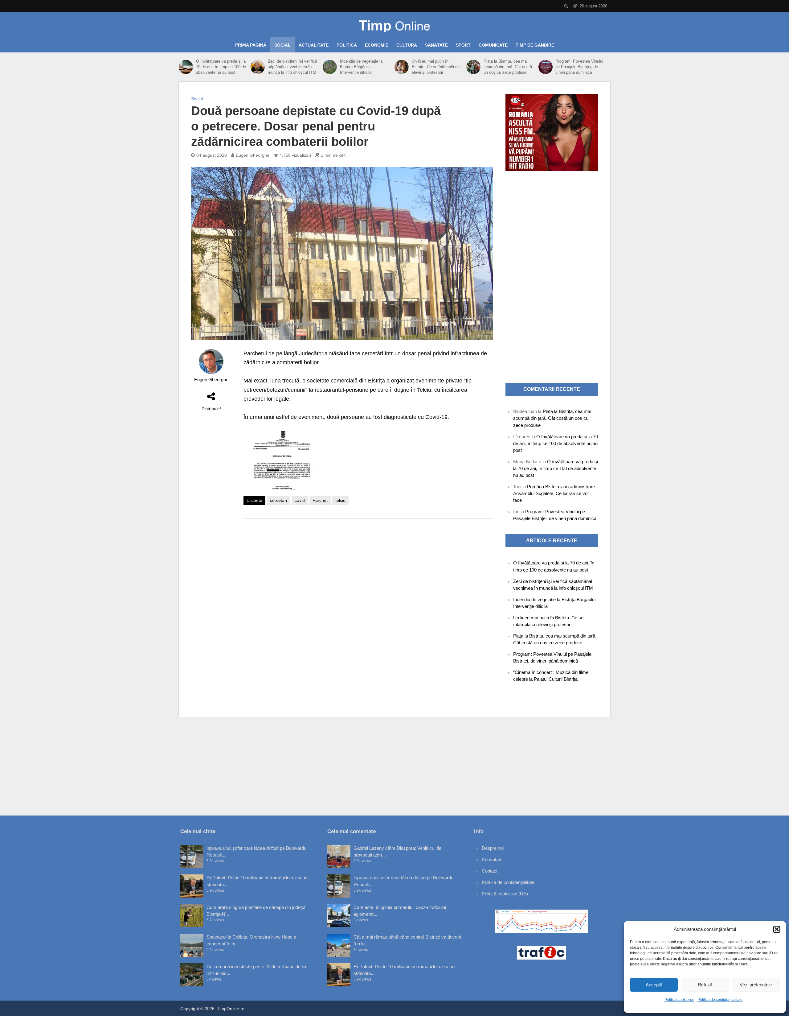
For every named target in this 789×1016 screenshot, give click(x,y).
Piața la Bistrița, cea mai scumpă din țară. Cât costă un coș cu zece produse (508, 67)
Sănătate (436, 45)
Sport (463, 45)
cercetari (278, 500)
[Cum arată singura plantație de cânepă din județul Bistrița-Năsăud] (191, 915)
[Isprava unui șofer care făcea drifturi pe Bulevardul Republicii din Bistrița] (191, 856)
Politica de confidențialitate (719, 999)
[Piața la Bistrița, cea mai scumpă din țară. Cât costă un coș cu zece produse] (473, 67)
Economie (376, 45)
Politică (347, 45)
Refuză (705, 984)
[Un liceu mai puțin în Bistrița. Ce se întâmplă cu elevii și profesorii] (401, 67)
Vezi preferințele (756, 984)
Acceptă (654, 984)
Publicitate (492, 859)
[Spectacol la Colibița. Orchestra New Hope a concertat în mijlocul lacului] (191, 945)
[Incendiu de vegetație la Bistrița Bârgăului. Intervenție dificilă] (330, 67)
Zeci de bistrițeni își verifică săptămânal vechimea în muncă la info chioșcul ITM (292, 67)
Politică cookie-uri (679, 999)
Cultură (406, 45)
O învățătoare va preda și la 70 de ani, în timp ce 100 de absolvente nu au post (221, 67)
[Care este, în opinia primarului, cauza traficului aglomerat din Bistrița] (338, 915)
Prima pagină (250, 45)
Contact (489, 871)
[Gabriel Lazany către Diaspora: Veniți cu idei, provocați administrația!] (338, 856)
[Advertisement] (368, 573)
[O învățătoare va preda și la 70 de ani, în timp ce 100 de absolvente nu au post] (186, 67)
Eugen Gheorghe (252, 155)
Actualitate (314, 45)
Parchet (320, 500)
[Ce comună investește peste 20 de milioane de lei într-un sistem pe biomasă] (191, 974)
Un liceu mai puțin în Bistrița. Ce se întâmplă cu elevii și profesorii (436, 67)
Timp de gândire (535, 45)
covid (300, 500)
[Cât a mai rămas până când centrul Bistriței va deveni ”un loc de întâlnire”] (338, 945)
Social (282, 45)
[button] (777, 929)
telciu (340, 500)
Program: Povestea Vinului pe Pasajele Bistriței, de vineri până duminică (579, 67)
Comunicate (493, 45)
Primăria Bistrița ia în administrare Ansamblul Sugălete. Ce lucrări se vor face (554, 493)
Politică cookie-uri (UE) (505, 893)
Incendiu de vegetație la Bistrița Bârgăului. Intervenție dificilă (361, 67)
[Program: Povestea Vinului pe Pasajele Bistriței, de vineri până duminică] (545, 67)
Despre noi (493, 848)
